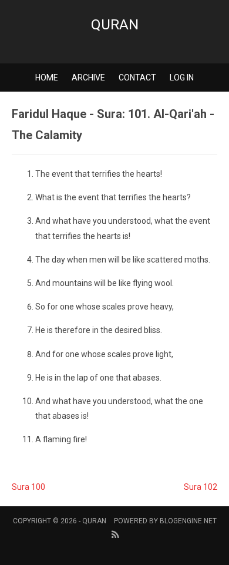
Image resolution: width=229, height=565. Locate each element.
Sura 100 (28, 487)
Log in (182, 77)
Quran (115, 24)
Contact (137, 77)
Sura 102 (200, 487)
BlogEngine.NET (188, 521)
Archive (88, 77)
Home (46, 77)
